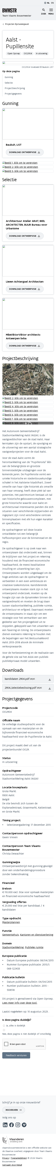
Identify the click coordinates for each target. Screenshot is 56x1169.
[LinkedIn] (5, 1125)
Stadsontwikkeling (13, 947)
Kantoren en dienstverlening (36, 934)
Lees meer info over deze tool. (19, 1002)
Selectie (9, 82)
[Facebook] (11, 1125)
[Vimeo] (24, 1125)
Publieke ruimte (34, 947)
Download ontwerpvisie (22, 152)
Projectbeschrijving (15, 88)
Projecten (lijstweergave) (17, 24)
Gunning (9, 77)
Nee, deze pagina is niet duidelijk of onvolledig (26, 1033)
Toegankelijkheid (19, 1158)
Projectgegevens (13, 93)
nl (48, 2)
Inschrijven (12, 1110)
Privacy (5, 1158)
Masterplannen (11, 922)
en (52, 2)
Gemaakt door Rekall (12, 1165)
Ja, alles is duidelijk (15, 1025)
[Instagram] (18, 1125)
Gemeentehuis (10, 934)
